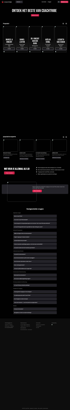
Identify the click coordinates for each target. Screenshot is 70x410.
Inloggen (49, 1)
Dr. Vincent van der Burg (35, 41)
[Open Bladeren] (21, 2)
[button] (63, 23)
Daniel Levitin (22, 40)
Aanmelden (44, 1)
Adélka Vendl (48, 40)
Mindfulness (35, 45)
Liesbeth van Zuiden (61, 40)
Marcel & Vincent (9, 40)
